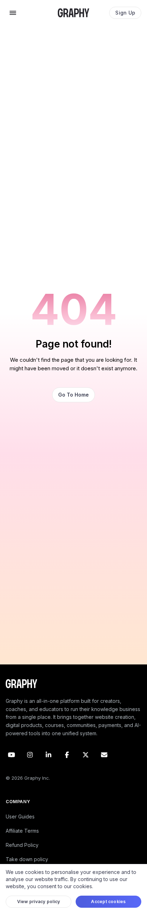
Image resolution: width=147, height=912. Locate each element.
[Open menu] (13, 13)
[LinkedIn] (48, 754)
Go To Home (73, 395)
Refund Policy (22, 845)
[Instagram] (30, 754)
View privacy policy (38, 901)
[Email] (104, 754)
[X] (85, 754)
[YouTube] (11, 754)
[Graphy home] (73, 13)
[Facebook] (67, 754)
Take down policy (27, 859)
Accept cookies (108, 901)
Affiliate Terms (22, 831)
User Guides (20, 816)
